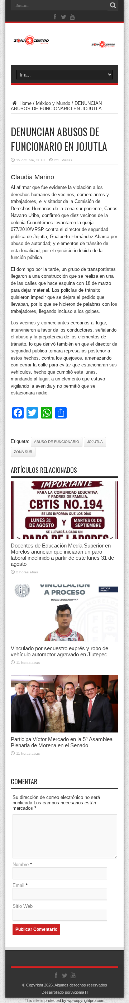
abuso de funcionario (56, 442)
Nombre (21, 864)
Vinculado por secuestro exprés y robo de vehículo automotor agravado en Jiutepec (59, 651)
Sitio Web (23, 906)
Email (18, 885)
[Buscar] (113, 5)
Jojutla (95, 442)
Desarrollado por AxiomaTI (65, 992)
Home (25, 103)
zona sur (23, 452)
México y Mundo (53, 103)
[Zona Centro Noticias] (64, 44)
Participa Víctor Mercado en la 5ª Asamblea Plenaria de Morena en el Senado (62, 742)
